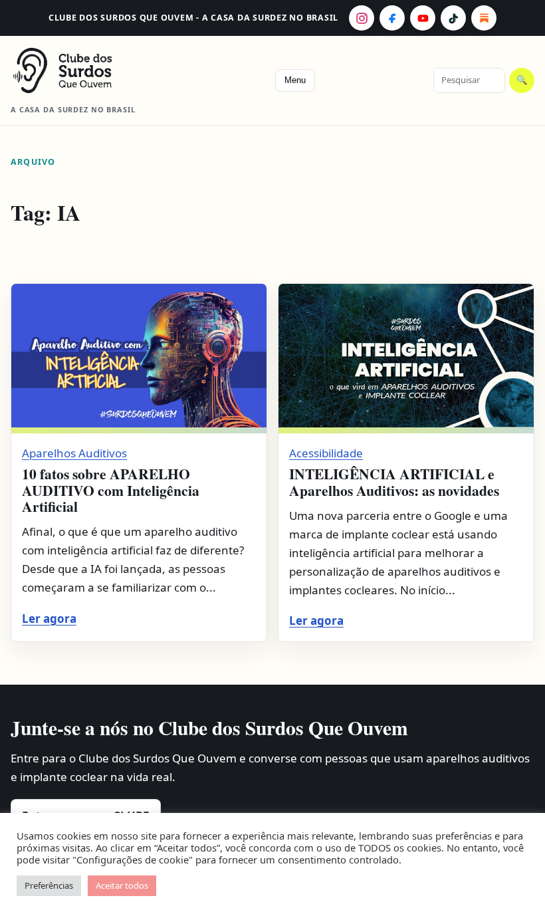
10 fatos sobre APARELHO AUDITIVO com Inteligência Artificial (110, 489)
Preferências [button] (49, 885)
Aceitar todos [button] (122, 885)
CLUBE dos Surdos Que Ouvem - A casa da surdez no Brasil (193, 17)
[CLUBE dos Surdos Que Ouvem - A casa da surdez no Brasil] (84, 70)
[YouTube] (422, 18)
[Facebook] (392, 18)
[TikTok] (453, 18)
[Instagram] (361, 18)
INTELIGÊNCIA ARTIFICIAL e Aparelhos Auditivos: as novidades (394, 481)
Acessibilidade (326, 453)
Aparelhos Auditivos (74, 453)
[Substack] (483, 18)
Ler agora (49, 618)
